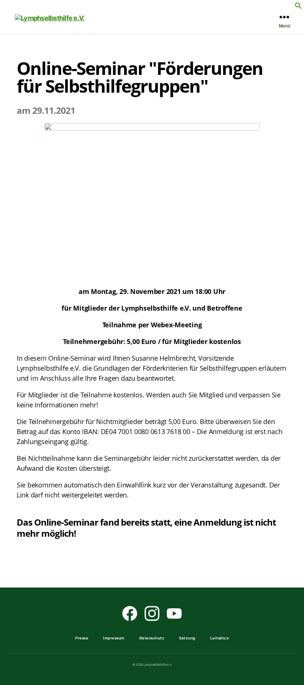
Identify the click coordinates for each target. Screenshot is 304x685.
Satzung (187, 638)
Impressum (114, 638)
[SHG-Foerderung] (152, 201)
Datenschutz (152, 638)
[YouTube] (174, 613)
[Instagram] (152, 613)
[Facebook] (129, 613)
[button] (298, 5)
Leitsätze (219, 638)
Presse (81, 638)
